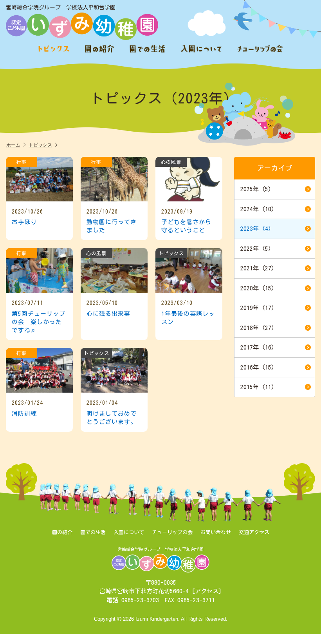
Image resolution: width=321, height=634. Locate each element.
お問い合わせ (215, 532)
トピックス (40, 144)
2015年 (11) (257, 387)
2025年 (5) (255, 189)
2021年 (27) (257, 268)
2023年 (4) (255, 229)
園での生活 (93, 532)
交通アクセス (254, 532)
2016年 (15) (257, 367)
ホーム (13, 144)
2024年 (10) (257, 209)
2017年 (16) (257, 347)
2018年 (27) (257, 328)
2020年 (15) (257, 288)
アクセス (206, 591)
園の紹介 (62, 532)
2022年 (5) (255, 249)
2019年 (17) (257, 308)
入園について (129, 532)
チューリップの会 (172, 532)
